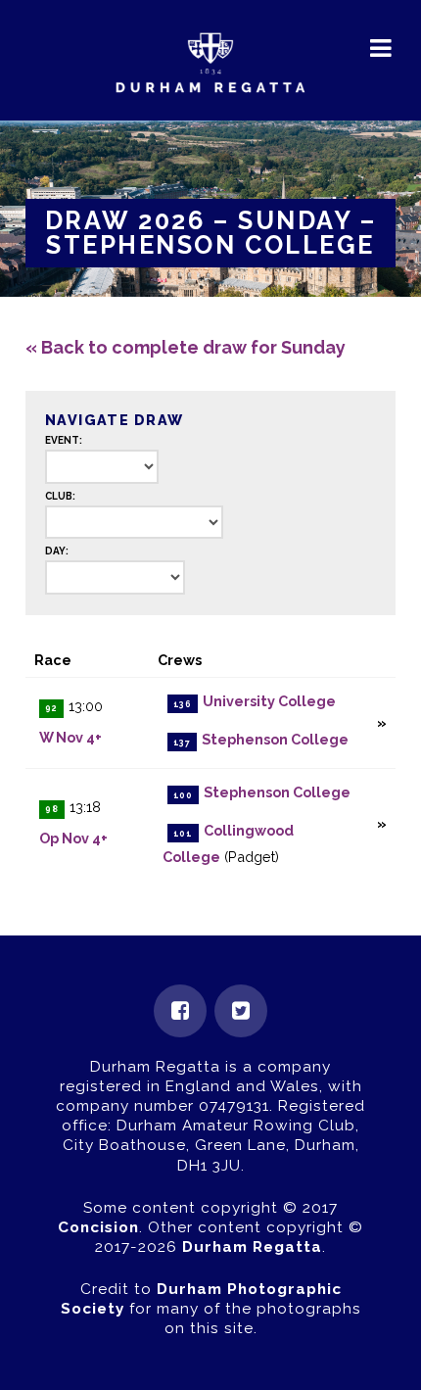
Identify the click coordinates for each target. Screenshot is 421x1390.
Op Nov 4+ (73, 838)
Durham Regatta (252, 1247)
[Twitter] (240, 1010)
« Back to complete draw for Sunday (185, 347)
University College (269, 702)
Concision (98, 1227)
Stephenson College (275, 740)
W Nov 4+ (70, 737)
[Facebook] (180, 1010)
